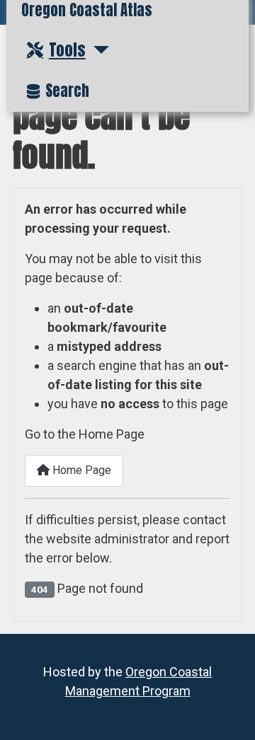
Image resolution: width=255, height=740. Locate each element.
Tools (67, 49)
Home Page (80, 470)
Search (67, 91)
